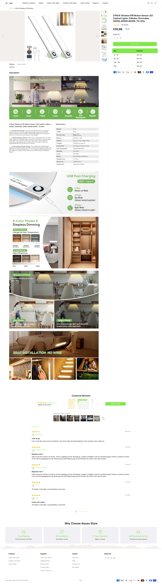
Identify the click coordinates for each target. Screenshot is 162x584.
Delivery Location (28, 3)
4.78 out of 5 (51, 403)
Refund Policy (44, 564)
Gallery (12, 64)
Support (96, 3)
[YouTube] (114, 558)
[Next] (97, 36)
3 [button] (81, 511)
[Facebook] (105, 558)
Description (21, 64)
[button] (71, 400)
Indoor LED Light (53, 3)
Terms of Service (45, 570)
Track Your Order (45, 557)
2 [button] (78, 511)
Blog (73, 561)
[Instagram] (108, 558)
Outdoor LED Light (70, 3)
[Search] (148, 3)
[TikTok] (111, 558)
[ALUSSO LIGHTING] (9, 3)
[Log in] (151, 3)
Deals (41, 3)
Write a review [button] (115, 404)
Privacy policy (44, 567)
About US (75, 557)
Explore (105, 3)
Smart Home (85, 3)
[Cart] (155, 3)
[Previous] (3, 36)
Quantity (116, 34)
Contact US (76, 564)
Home (11, 8)
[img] (36, 432)
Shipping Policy (45, 561)
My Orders (75, 567)
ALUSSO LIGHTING (22, 580)
